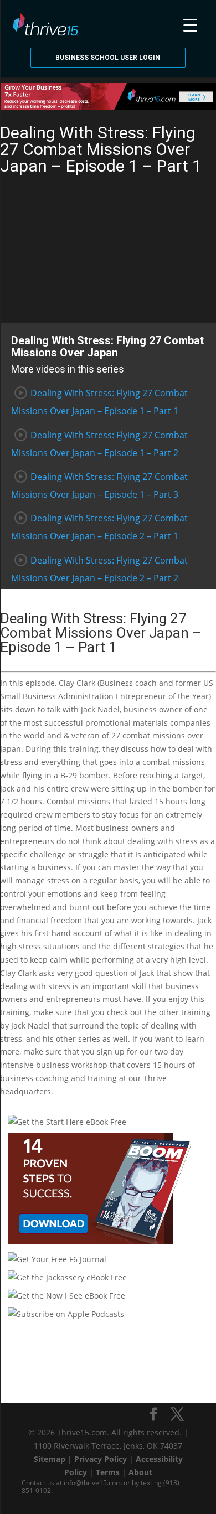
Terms (108, 1472)
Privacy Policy (100, 1459)
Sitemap (49, 1459)
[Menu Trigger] (190, 23)
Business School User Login (107, 57)
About (140, 1472)
